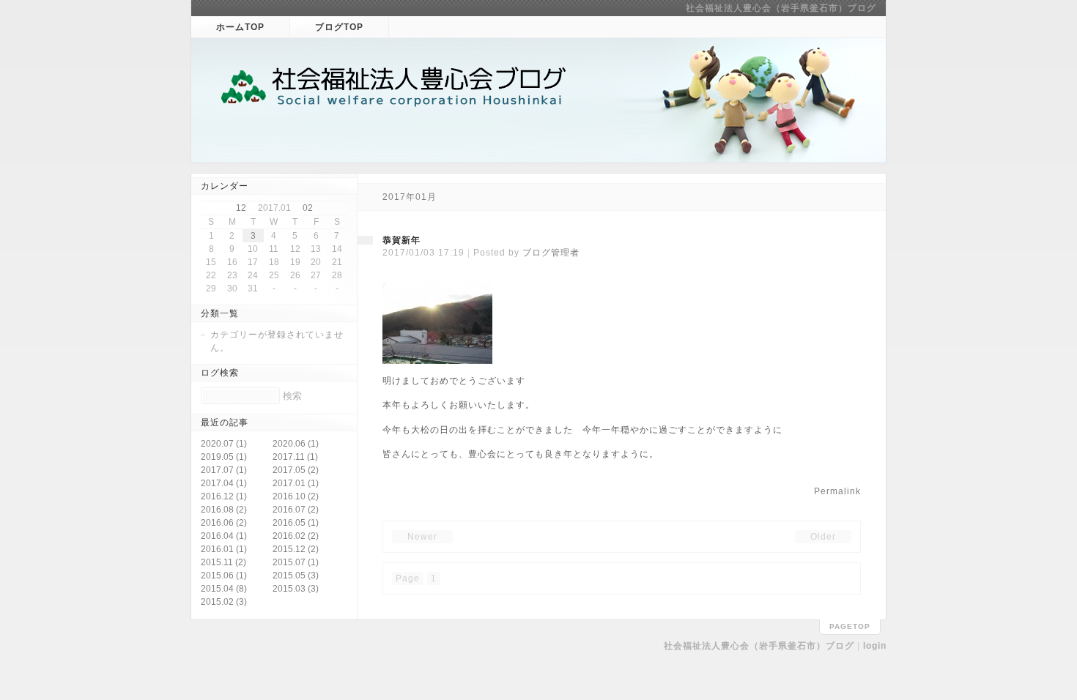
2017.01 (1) (296, 483)
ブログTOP (339, 27)
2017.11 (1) (295, 457)
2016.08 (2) (224, 509)
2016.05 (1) (296, 523)
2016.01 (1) (224, 549)
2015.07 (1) (296, 562)
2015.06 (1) (224, 575)
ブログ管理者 (551, 252)
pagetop (849, 626)
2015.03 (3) (296, 589)
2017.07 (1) (224, 470)
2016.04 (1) (224, 536)
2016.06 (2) (224, 523)
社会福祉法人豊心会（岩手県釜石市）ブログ (781, 8)
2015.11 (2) (223, 562)
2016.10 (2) (296, 496)
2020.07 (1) (224, 444)
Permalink (837, 491)
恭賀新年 (401, 240)
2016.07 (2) (296, 509)
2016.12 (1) (224, 496)
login (875, 646)
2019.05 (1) (224, 457)
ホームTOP (240, 27)
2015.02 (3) (224, 602)
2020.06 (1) (296, 444)
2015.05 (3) (296, 575)
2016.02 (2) (296, 536)
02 (308, 208)
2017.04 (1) (224, 483)
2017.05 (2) (296, 470)
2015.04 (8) (224, 589)
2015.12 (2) (296, 549)
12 (241, 208)
